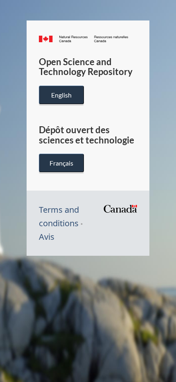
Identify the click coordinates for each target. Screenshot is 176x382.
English (61, 95)
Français (61, 163)
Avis (46, 236)
